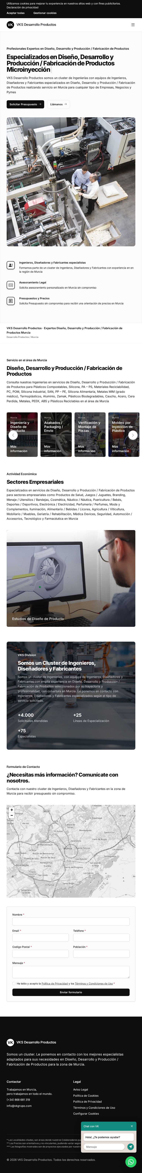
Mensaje (18, 962)
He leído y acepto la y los (66, 983)
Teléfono (79, 930)
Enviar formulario (71, 992)
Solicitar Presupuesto (23, 104)
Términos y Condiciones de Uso (94, 983)
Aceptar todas (16, 12)
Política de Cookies (86, 1095)
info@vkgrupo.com (19, 1106)
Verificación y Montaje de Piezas (89, 427)
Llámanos (56, 104)
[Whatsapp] (130, 1161)
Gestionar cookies (45, 12)
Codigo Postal (22, 946)
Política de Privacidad (55, 983)
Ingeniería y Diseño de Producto (19, 427)
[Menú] (133, 24)
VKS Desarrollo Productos (36, 25)
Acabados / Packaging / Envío (53, 427)
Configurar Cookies (86, 1113)
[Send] (130, 1147)
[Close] (132, 1126)
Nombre (18, 914)
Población (80, 946)
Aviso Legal (80, 1089)
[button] (133, 435)
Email (16, 930)
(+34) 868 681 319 (18, 1099)
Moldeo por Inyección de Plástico (122, 427)
